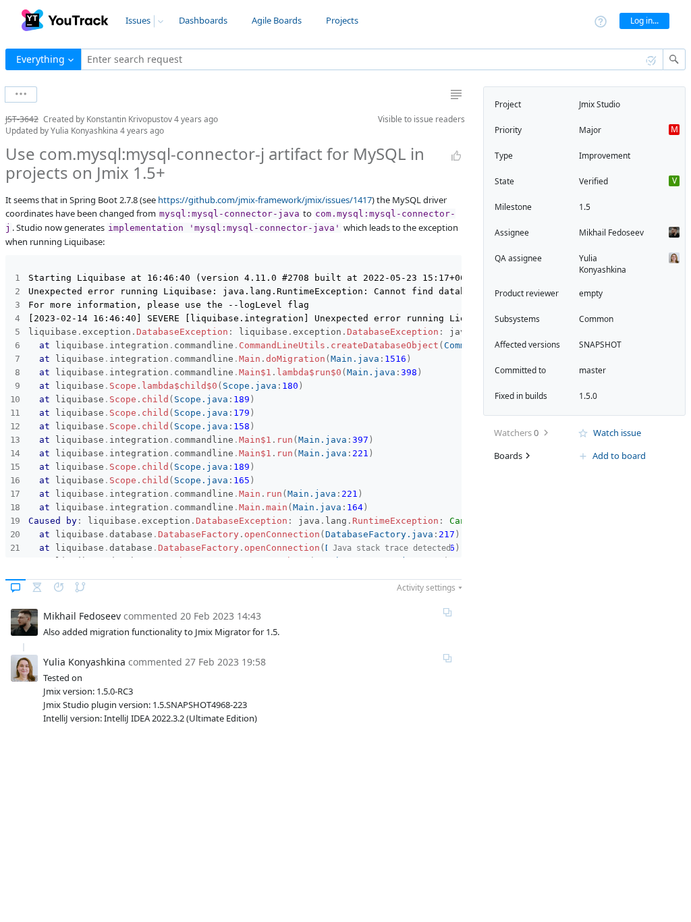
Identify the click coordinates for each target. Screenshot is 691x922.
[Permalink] (447, 612)
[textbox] (372, 59)
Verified (593, 181)
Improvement (604, 155)
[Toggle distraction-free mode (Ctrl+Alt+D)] (456, 94)
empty (591, 293)
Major (590, 130)
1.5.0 (588, 396)
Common (596, 319)
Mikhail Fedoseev (611, 232)
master (592, 370)
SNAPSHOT (600, 344)
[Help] (600, 20)
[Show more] (21, 94)
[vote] (456, 156)
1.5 (584, 207)
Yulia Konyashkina (602, 263)
